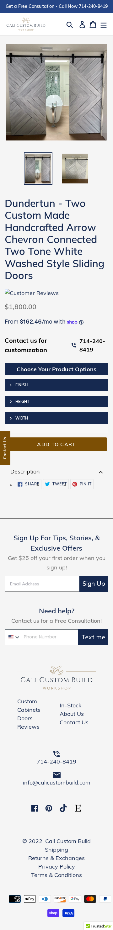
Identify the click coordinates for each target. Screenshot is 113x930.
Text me (93, 637)
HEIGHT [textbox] (22, 401)
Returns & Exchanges (56, 858)
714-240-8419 (92, 345)
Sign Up (94, 583)
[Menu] (103, 24)
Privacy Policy (56, 866)
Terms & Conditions (56, 875)
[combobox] (13, 637)
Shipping (56, 849)
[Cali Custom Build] (56, 688)
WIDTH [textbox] (21, 418)
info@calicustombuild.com (56, 782)
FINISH (21, 385)
